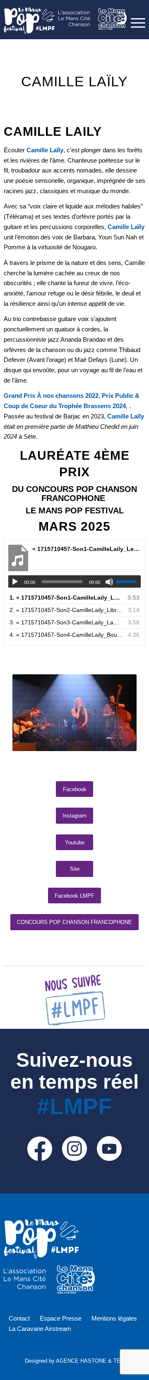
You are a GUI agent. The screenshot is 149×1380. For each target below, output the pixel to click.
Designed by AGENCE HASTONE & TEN (74, 1361)
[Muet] (109, 582)
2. (66, 610)
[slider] (128, 581)
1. (66, 597)
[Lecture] (15, 582)
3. (66, 622)
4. (66, 634)
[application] (74, 581)
